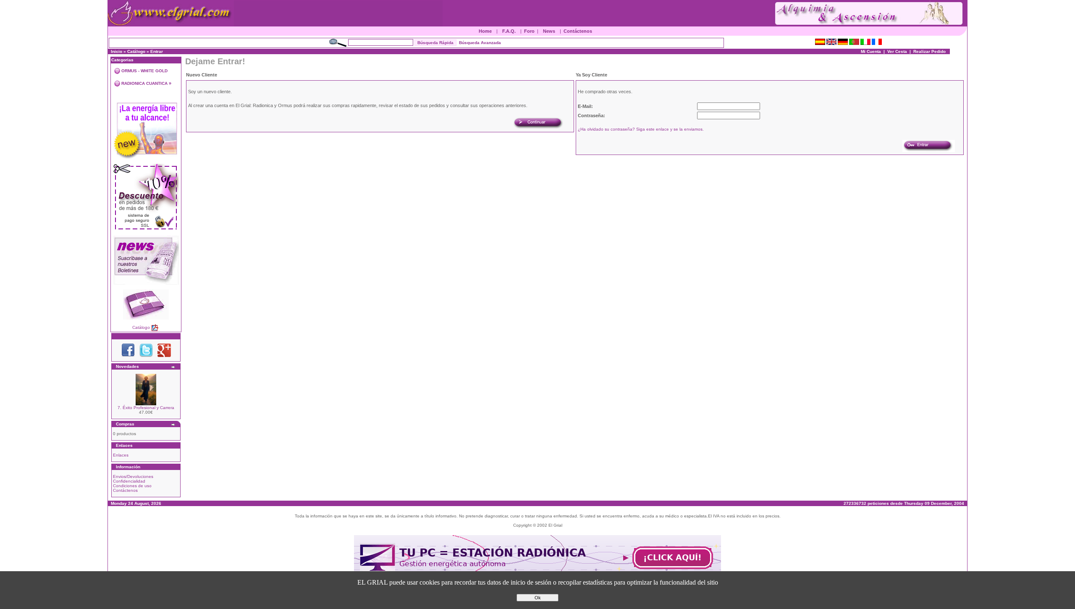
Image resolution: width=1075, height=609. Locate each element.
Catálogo (136, 51)
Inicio (116, 51)
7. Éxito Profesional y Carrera (146, 407)
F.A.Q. (509, 31)
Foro (529, 31)
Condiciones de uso (132, 485)
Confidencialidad (129, 481)
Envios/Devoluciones (133, 476)
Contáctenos (578, 31)
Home (485, 31)
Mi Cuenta (871, 51)
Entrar (156, 51)
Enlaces (120, 455)
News (549, 31)
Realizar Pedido (929, 51)
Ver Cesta (897, 51)
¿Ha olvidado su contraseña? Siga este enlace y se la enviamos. (641, 129)
